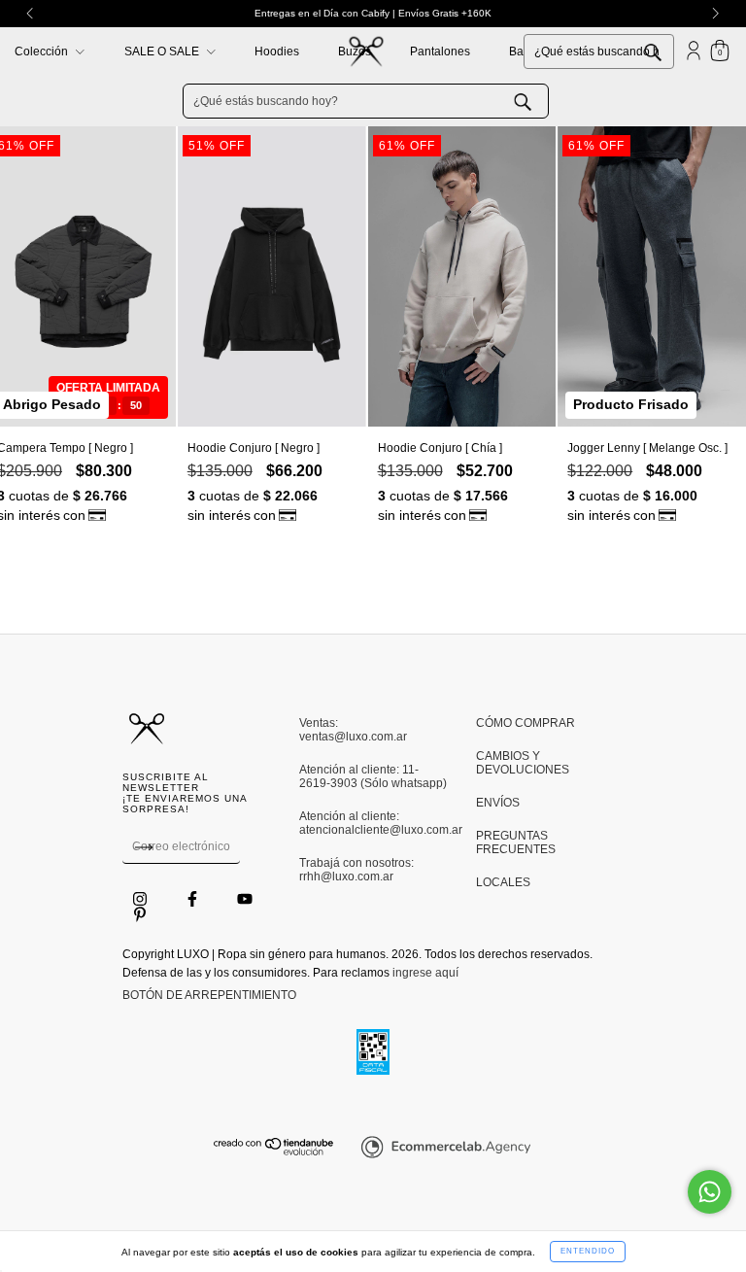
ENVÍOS (498, 802)
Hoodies (276, 51)
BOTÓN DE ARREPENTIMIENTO (209, 995)
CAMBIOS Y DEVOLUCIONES (522, 762)
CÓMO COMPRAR (525, 723)
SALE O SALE (163, 51)
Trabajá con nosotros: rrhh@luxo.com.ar (356, 869)
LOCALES (503, 882)
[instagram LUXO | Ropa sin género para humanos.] (141, 899)
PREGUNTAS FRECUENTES (516, 842)
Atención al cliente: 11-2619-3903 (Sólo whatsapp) (373, 776)
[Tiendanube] (274, 1151)
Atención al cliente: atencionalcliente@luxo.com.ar (373, 823)
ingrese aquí (425, 973)
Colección (43, 51)
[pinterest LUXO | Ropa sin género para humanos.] (139, 914)
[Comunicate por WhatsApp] (709, 1192)
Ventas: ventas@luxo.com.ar (353, 729)
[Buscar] (667, 50)
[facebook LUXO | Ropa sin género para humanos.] (194, 899)
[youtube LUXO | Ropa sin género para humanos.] (244, 899)
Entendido (587, 1251)
